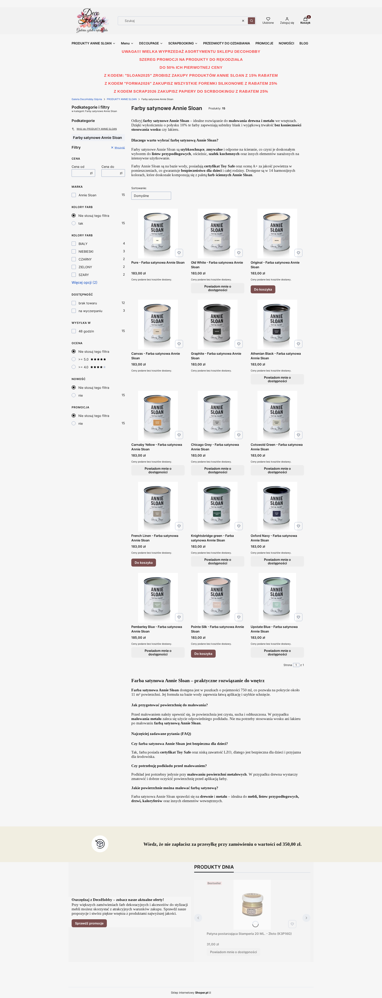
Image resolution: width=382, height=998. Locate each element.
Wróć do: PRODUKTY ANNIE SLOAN (97, 128)
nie (80, 395)
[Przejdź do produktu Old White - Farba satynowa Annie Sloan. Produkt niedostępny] (217, 233)
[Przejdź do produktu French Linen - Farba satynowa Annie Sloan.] (158, 507)
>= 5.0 (83, 359)
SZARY (84, 275)
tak (80, 223)
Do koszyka (263, 289)
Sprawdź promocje (89, 923)
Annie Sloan (87, 195)
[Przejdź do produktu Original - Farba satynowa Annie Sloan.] (277, 233)
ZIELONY (85, 267)
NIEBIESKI (86, 251)
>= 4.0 (83, 367)
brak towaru (88, 303)
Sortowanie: (139, 188)
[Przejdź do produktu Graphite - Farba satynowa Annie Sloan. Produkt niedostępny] (217, 325)
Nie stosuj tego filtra (93, 216)
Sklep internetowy (189, 992)
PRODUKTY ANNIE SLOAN (122, 99)
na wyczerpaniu (90, 311)
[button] (251, 20)
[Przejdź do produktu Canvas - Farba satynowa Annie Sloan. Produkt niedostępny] (158, 325)
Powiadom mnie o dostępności (217, 288)
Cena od (78, 166)
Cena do (107, 166)
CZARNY (85, 259)
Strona (288, 665)
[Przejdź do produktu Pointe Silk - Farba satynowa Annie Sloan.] (217, 598)
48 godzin (86, 331)
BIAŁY (83, 244)
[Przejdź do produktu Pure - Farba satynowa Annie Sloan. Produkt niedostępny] (158, 233)
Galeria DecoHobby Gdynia (87, 99)
